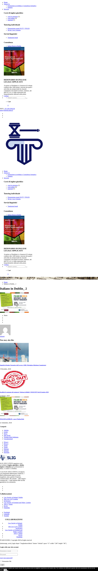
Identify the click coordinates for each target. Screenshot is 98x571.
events (6, 432)
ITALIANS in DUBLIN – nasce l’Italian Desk (12, 419)
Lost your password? (6, 558)
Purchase (6, 452)
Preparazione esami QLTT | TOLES (19, 28)
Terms (6, 445)
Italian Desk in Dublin (14, 46)
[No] (7, 570)
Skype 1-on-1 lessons (14, 30)
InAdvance (7, 501)
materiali (10, 20)
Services (6, 9)
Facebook (7, 512)
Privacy (6, 442)
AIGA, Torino (8, 504)
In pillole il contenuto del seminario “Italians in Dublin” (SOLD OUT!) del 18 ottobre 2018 (24, 392)
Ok (5, 570)
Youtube (6, 516)
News (5, 434)
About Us (7, 4)
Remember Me (6, 561)
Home (6, 2)
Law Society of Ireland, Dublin (13, 497)
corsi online (11, 18)
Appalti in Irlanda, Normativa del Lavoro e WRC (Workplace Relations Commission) (23, 365)
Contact (6, 96)
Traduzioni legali (13, 37)
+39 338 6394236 (9, 108)
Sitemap (6, 449)
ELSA (6, 506)
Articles (6, 430)
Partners (10, 7)
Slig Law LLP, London (11, 499)
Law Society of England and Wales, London (17, 502)
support (2, 336)
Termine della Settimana (11, 437)
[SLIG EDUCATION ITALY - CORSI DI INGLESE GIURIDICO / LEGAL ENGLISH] (24, 168)
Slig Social (7, 435)
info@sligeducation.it (6, 110)
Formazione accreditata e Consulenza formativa (22, 6)
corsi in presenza (13, 16)
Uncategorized (8, 439)
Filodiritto (7, 508)
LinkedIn (6, 514)
